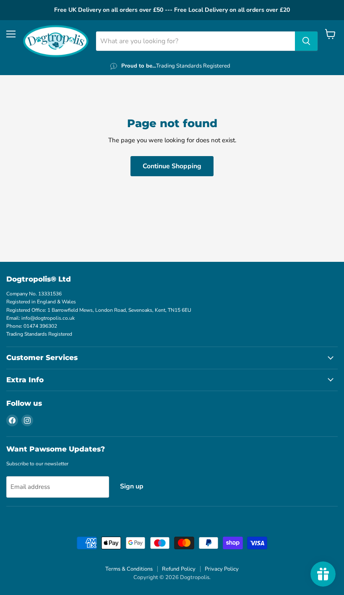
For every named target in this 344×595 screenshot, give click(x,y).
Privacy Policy (222, 569)
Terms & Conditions (129, 569)
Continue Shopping (172, 166)
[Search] (306, 41)
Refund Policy (178, 569)
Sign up (131, 486)
